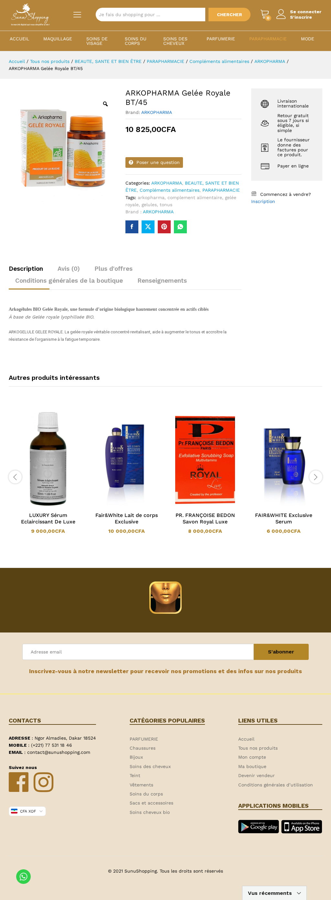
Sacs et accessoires (151, 802)
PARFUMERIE (221, 38)
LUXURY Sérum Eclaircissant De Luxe (48, 518)
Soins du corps (135, 41)
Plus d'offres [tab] (113, 269)
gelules (149, 204)
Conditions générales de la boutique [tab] (69, 281)
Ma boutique (252, 766)
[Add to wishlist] (54, 504)
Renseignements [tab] (162, 281)
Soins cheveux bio (150, 812)
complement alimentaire (194, 197)
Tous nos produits (258, 748)
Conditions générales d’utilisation (275, 784)
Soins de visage (97, 41)
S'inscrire (301, 17)
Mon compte (252, 757)
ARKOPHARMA (156, 112)
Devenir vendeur (256, 775)
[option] (48, 473)
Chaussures (142, 748)
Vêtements (141, 784)
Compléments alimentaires (169, 190)
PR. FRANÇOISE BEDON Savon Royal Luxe (205, 518)
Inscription (263, 201)
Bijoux (136, 757)
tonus (166, 204)
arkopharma (151, 197)
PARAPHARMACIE (268, 38)
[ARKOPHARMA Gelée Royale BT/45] (131, 226)
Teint (135, 775)
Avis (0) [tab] (69, 269)
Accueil (19, 38)
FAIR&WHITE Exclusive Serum (283, 518)
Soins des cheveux (175, 41)
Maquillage (57, 38)
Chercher (229, 14)
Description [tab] (26, 269)
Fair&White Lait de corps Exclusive (126, 518)
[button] (39, 504)
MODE (307, 38)
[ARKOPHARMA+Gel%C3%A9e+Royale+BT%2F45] (148, 226)
